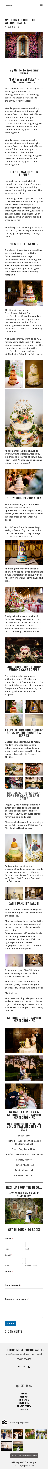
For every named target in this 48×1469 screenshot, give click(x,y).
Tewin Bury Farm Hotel (24, 1149)
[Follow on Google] (29, 1367)
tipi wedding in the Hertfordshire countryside (21, 350)
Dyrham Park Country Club (21, 878)
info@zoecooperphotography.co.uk (24, 1353)
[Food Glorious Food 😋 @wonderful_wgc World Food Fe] (30, 1434)
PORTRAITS (24, 1399)
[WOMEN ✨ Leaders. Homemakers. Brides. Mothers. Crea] (6, 1446)
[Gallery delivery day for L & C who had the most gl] (41, 1434)
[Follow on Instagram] (24, 1367)
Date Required (13, 1285)
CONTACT (24, 1409)
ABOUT (24, 1393)
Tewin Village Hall (24, 1170)
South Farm (24, 1135)
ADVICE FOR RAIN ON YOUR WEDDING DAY (24, 1194)
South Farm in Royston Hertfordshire (22, 264)
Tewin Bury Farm (21, 527)
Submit (10, 1323)
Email (7, 1265)
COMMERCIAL (24, 1403)
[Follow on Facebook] (19, 1367)
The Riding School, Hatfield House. (25, 354)
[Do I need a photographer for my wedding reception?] (18, 1434)
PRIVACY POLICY (24, 1406)
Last (27, 1249)
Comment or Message (17, 1299)
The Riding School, (18, 973)
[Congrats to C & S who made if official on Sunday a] (6, 1434)
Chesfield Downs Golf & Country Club (24, 1154)
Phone (9, 1271)
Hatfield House (31, 571)
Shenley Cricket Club (24, 1175)
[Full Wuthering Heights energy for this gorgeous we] (18, 1446)
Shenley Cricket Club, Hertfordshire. (18, 315)
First (7, 1249)
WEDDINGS (24, 1396)
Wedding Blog (12, 27)
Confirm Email (31, 1265)
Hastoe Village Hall (24, 1164)
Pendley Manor (24, 1159)
